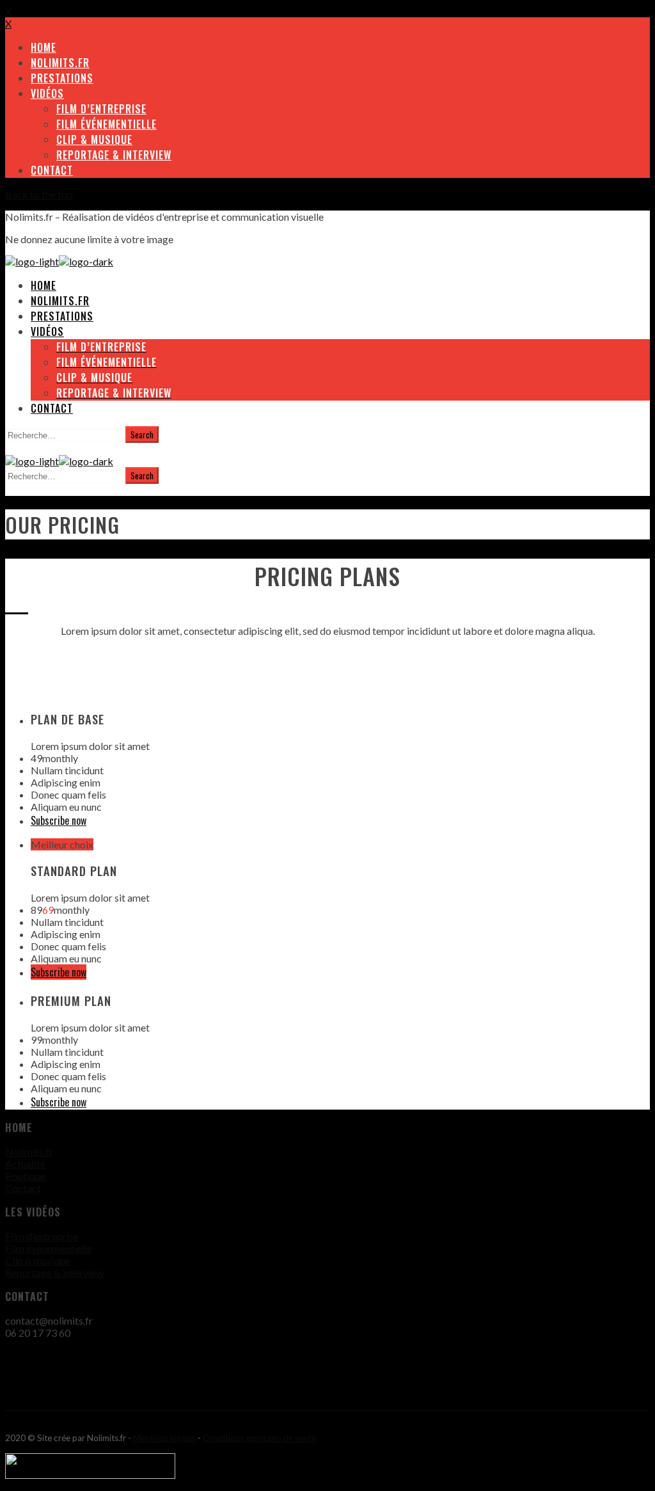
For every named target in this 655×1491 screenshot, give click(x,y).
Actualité (25, 1164)
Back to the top (39, 194)
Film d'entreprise (42, 1236)
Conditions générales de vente (259, 1438)
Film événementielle (48, 1248)
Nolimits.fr (29, 1151)
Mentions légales (164, 1438)
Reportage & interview (54, 1272)
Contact (23, 1188)
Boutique (25, 1176)
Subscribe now (58, 820)
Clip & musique (37, 1260)
